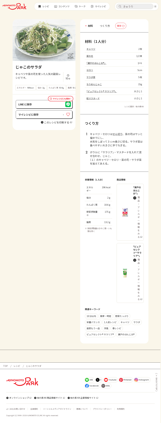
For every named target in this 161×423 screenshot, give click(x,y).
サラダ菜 (90, 77)
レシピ (17, 365)
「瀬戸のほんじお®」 (96, 63)
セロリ (89, 70)
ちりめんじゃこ (94, 84)
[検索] (120, 6)
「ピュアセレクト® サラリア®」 (101, 91)
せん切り (117, 134)
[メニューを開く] (155, 6)
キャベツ (90, 49)
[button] (134, 6)
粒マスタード (93, 98)
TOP (5, 365)
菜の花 (89, 56)
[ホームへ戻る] (14, 6)
